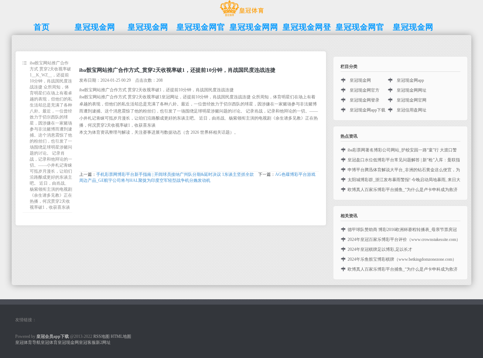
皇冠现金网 (360, 80)
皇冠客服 (87, 342)
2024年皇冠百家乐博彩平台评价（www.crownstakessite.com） (404, 239)
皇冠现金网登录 (365, 100)
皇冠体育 (49, 342)
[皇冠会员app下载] (242, 16)
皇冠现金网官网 (412, 100)
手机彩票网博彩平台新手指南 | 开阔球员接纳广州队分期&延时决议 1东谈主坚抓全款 (175, 174)
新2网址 (103, 342)
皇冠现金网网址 (412, 90)
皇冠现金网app (410, 80)
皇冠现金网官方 (365, 90)
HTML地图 (121, 336)
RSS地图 (101, 336)
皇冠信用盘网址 (412, 110)
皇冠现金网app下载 (368, 110)
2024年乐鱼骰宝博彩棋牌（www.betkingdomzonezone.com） (402, 259)
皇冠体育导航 (28, 342)
